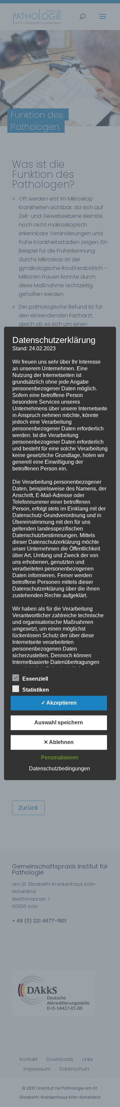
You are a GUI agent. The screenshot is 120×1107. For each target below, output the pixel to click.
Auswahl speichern (58, 723)
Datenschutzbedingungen (59, 769)
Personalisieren (59, 758)
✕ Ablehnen (59, 742)
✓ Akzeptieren (59, 703)
